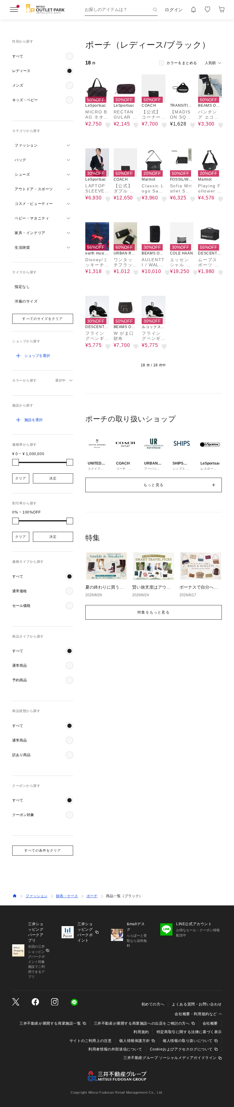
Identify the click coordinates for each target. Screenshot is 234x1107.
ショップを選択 (37, 356)
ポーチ (92, 896)
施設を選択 (33, 420)
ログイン (174, 10)
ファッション (37, 896)
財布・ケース (67, 896)
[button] (42, 56)
